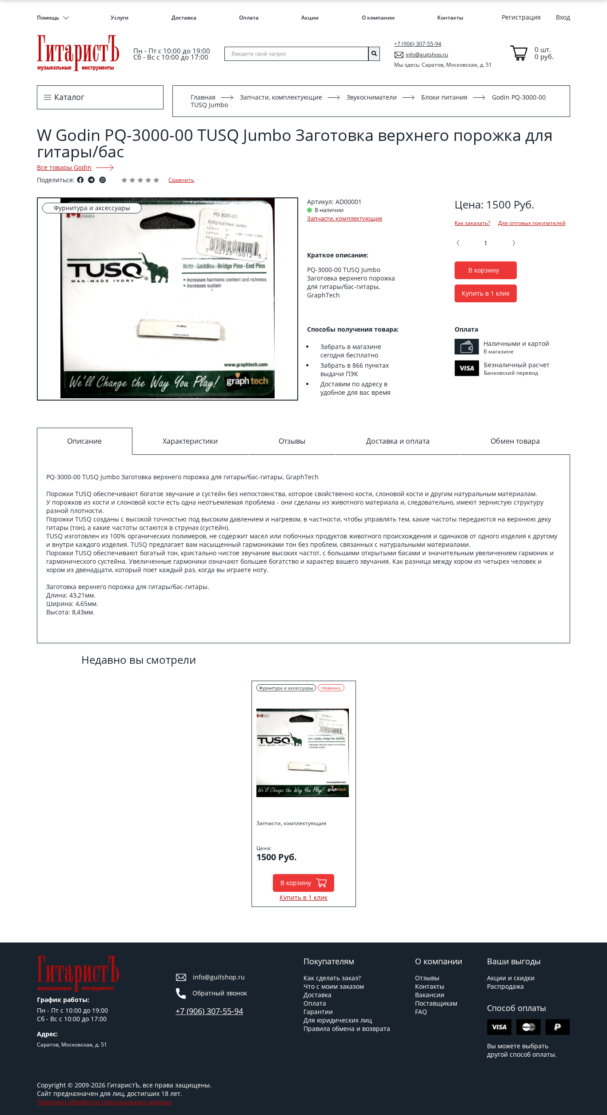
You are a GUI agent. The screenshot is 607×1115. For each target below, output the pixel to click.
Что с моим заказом (334, 986)
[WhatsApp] (102, 179)
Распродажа (505, 986)
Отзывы (427, 978)
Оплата (249, 17)
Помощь (48, 17)
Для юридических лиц (338, 1020)
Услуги (119, 17)
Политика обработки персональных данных (104, 1102)
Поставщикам (436, 1003)
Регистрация (521, 17)
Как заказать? (472, 223)
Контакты (450, 17)
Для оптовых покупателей (532, 223)
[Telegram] (91, 179)
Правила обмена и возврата (347, 1028)
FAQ (421, 1011)
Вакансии (429, 995)
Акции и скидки (511, 978)
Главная (203, 97)
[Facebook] (80, 179)
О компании (378, 17)
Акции (310, 17)
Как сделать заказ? (332, 978)
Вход (563, 17)
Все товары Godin (64, 167)
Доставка (184, 17)
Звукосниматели (372, 97)
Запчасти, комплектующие (281, 97)
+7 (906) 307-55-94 (417, 44)
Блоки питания (444, 97)
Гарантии (318, 1011)
